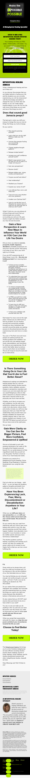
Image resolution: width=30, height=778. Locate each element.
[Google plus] (8, 772)
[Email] (8, 775)
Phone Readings (7, 682)
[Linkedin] (8, 764)
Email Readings (6, 680)
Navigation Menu (15, 21)
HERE (22, 48)
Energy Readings (7, 678)
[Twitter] (8, 768)
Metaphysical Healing (12, 647)
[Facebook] (8, 760)
